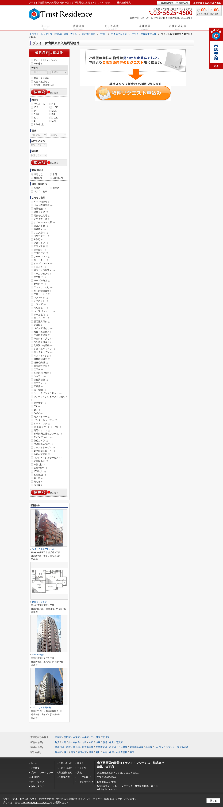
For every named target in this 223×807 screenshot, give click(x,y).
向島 (84, 742)
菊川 (98, 752)
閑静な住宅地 (42, 215)
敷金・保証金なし (43, 78)
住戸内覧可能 (42, 454)
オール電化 (41, 314)
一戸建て (38, 63)
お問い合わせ (65, 763)
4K (35, 121)
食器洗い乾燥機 (43, 345)
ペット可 (81, 768)
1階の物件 (40, 468)
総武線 (112, 747)
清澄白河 (82, 752)
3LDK (55, 117)
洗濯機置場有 (42, 335)
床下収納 (40, 390)
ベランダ (40, 304)
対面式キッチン (43, 352)
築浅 (79, 772)
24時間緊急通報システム (48, 433)
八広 (91, 742)
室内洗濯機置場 (43, 290)
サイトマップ (37, 781)
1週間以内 (57, 177)
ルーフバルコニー (44, 311)
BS (37, 409)
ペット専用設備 (43, 205)
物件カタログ (37, 786)
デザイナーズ (42, 219)
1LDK (55, 107)
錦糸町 (58, 752)
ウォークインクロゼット (47, 393)
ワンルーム (39, 104)
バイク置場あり (43, 328)
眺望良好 (40, 249)
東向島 (76, 742)
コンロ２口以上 (43, 342)
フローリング (42, 294)
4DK (54, 121)
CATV (38, 413)
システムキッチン (44, 349)
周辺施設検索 (65, 772)
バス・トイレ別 (43, 355)
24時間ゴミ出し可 (44, 450)
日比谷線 (122, 747)
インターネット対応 (45, 420)
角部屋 (38, 485)
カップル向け (42, 280)
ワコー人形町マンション (43, 549)
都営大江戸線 (73, 747)
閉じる (213, 800)
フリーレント (42, 256)
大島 (64, 742)
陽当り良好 (41, 212)
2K (35, 111)
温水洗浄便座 (42, 366)
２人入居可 (41, 232)
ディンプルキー (43, 437)
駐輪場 (38, 325)
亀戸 (57, 742)
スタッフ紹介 (65, 768)
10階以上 (40, 471)
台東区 (76, 737)
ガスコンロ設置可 (44, 270)
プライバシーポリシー (41, 772)
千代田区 (95, 737)
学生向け (40, 277)
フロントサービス (44, 447)
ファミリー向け (43, 287)
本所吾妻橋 (121, 752)
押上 (66, 752)
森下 (132, 752)
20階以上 (40, 474)
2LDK (36, 114)
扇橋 (104, 742)
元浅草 (119, 742)
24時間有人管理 (43, 444)
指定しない (39, 174)
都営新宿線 (87, 747)
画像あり (38, 188)
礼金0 (80, 763)
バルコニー (41, 308)
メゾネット (41, 301)
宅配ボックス (42, 430)
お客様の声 (64, 777)
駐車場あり (41, 461)
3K (53, 114)
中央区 (85, 737)
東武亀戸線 (183, 747)
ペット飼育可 (42, 201)
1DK (36, 107)
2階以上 (39, 464)
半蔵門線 (59, 747)
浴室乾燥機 (41, 362)
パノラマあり (40, 191)
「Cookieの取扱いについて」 (36, 802)
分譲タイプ (41, 242)
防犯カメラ (41, 440)
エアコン (40, 383)
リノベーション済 (44, 222)
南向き (38, 481)
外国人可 (40, 267)
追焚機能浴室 (42, 359)
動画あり (57, 188)
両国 (73, 752)
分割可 (38, 239)
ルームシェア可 (43, 273)
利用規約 (35, 777)
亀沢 (111, 742)
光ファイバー (42, 416)
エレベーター (42, 318)
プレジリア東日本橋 (41, 707)
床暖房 (38, 386)
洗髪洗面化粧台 (43, 372)
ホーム (33, 763)
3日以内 (38, 177)
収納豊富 (40, 403)
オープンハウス (43, 263)
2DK (54, 111)
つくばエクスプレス (165, 747)
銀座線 (148, 747)
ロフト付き (41, 297)
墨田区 (67, 737)
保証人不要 (41, 225)
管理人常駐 (41, 246)
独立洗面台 (41, 379)
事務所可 (40, 229)
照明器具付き (42, 321)
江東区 (58, 737)
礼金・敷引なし (41, 81)
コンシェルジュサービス (47, 457)
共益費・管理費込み (44, 85)
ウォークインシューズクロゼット (49, 398)
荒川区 (105, 737)
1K (53, 104)
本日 (54, 174)
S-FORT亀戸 (38, 654)
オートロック (42, 423)
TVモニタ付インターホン (48, 427)
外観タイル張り (43, 338)
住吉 (104, 752)
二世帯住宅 (41, 253)
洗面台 (38, 369)
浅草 (98, 742)
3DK (36, 117)
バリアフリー (42, 236)
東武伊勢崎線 (136, 747)
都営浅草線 (101, 747)
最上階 (38, 478)
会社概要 (35, 768)
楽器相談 (40, 208)
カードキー (41, 260)
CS (37, 406)
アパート (38, 60)
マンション (51, 60)
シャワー (40, 376)
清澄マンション (39, 602)
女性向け (40, 283)
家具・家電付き (43, 331)
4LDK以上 (39, 124)
